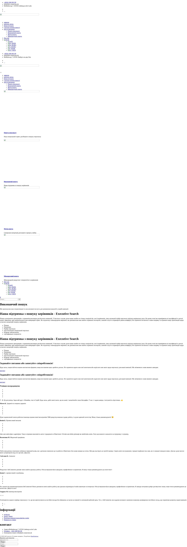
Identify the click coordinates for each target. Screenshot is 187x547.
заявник (6, 75)
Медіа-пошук (12, 87)
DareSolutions (34, 536)
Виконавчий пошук (14, 86)
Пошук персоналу (14, 84)
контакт (2, 371)
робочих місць (8, 77)
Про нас (6, 282)
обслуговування (9, 82)
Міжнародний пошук (15, 89)
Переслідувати (9, 79)
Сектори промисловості (12, 80)
